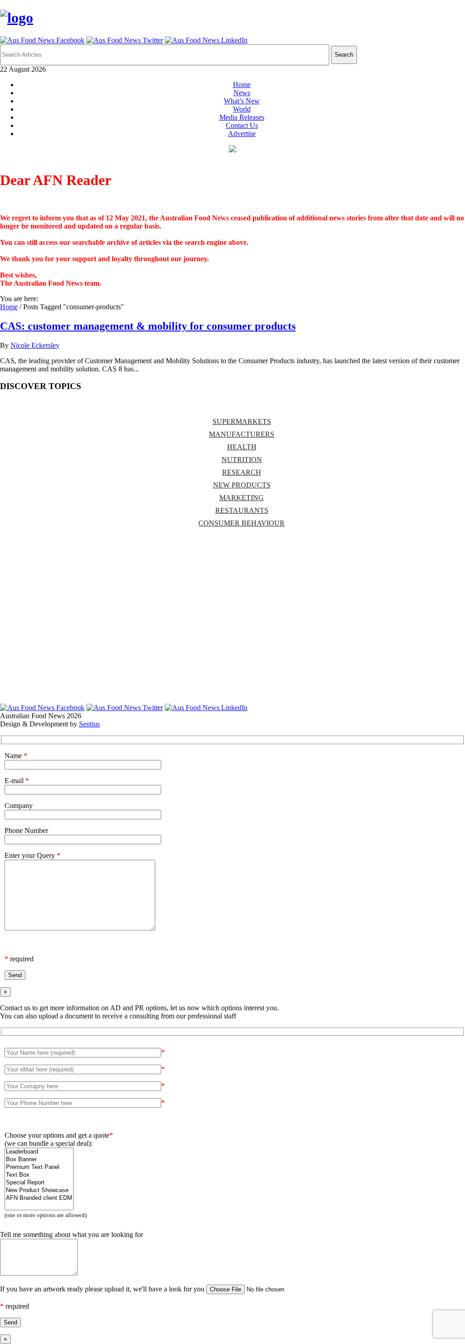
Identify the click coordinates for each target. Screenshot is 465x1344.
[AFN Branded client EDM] (39, 1198)
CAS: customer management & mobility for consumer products (148, 326)
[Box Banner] (39, 1160)
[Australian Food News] (16, 18)
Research (241, 472)
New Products (242, 485)
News (241, 93)
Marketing (241, 498)
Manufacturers (241, 434)
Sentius (89, 724)
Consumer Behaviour (241, 523)
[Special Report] (39, 1183)
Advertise (242, 133)
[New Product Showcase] (39, 1190)
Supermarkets (242, 421)
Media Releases (241, 117)
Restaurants (241, 510)
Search (344, 54)
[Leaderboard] (39, 1152)
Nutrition (242, 459)
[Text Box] (39, 1175)
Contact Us (242, 125)
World (242, 109)
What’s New (242, 101)
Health (242, 447)
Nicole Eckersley (34, 345)
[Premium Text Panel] (39, 1167)
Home (242, 84)
